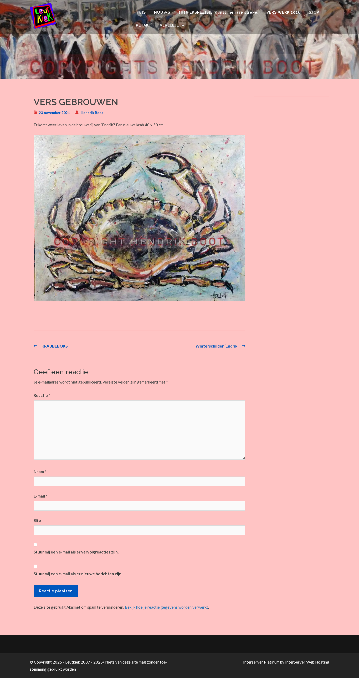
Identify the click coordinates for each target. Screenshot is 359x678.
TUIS (141, 12)
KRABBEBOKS (55, 346)
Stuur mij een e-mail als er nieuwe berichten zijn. (78, 573)
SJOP (314, 12)
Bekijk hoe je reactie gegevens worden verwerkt (166, 607)
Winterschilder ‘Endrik (216, 346)
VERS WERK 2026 (283, 12)
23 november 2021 (54, 113)
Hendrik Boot (92, 113)
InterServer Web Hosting (307, 662)
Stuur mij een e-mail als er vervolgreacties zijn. (76, 552)
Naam (40, 471)
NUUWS (162, 12)
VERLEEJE (169, 25)
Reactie (42, 395)
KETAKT (144, 25)
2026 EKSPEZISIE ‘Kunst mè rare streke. (218, 12)
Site (37, 520)
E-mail (40, 496)
